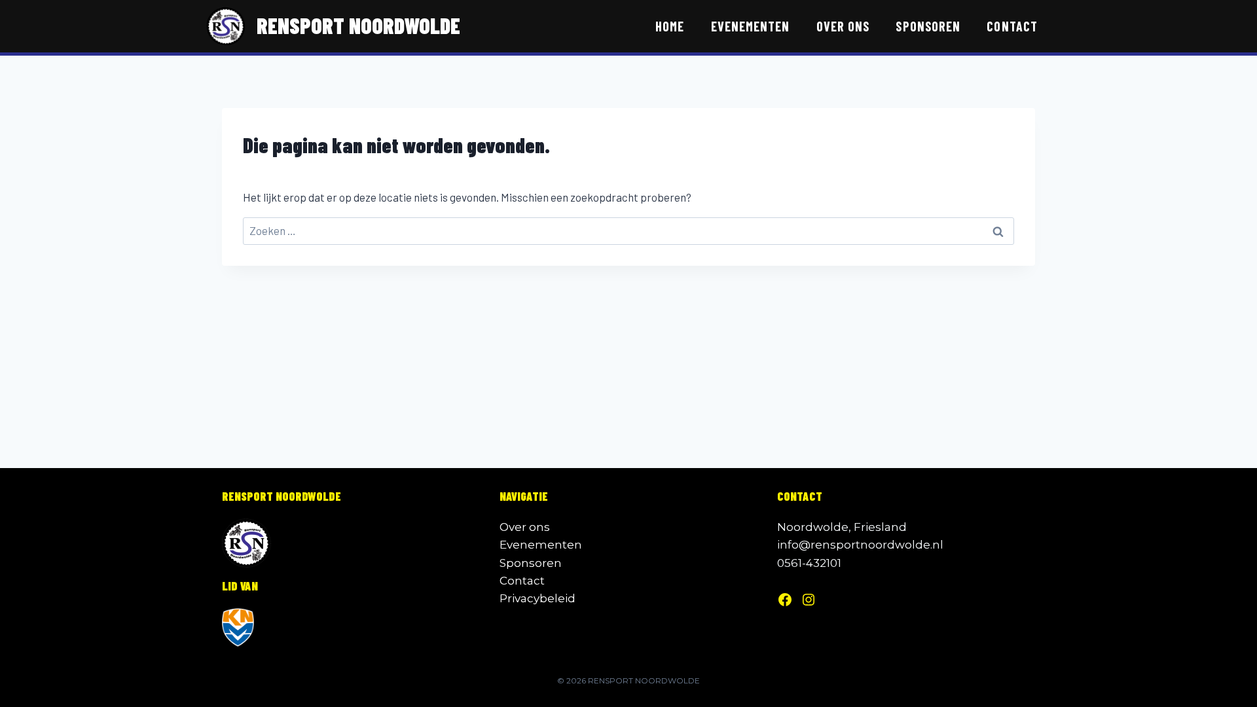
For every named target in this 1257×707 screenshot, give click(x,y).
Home (669, 26)
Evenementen (750, 26)
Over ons (842, 26)
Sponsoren (928, 26)
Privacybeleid (537, 598)
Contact (1012, 26)
